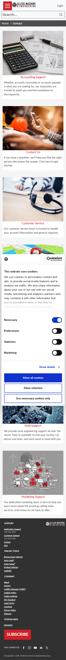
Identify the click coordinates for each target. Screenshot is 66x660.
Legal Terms (9, 603)
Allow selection (33, 388)
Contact (7, 542)
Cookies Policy (10, 593)
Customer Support (12, 536)
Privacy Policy (10, 610)
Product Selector (11, 567)
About (6, 582)
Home (5, 23)
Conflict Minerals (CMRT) (15, 589)
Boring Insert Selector (13, 557)
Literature (8, 625)
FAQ (6, 546)
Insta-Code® (9, 560)
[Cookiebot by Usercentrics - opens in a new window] (47, 259)
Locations (8, 607)
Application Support (12, 529)
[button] (7, 5)
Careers (7, 586)
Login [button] (61, 5)
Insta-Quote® (9, 564)
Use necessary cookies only (33, 398)
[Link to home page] (24, 5)
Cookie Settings (10, 596)
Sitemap (7, 614)
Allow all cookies (33, 377)
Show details (47, 366)
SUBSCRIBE (17, 634)
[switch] (57, 331)
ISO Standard (9, 600)
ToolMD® (8, 571)
